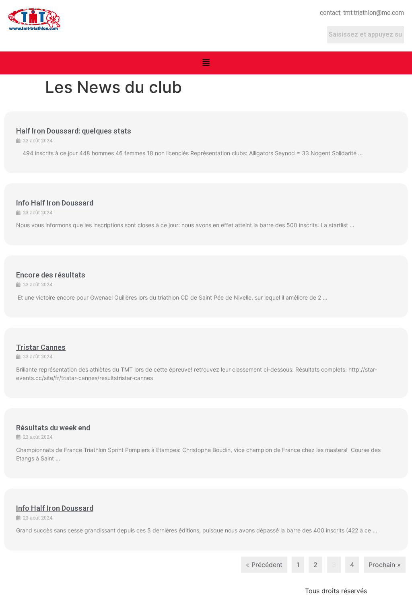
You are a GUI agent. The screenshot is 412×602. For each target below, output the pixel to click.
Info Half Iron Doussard (54, 203)
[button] (206, 62)
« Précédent (264, 565)
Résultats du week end (53, 427)
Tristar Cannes (41, 347)
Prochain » (385, 565)
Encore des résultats (50, 275)
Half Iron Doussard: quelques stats (73, 131)
